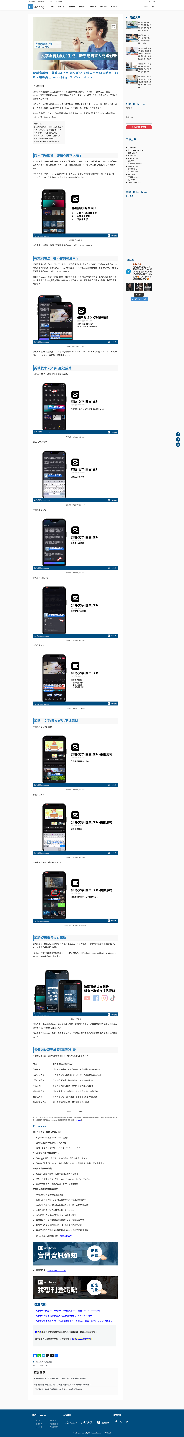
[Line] (178, 444)
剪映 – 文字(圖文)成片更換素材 (48, 136)
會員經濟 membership (135, 164)
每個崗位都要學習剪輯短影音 (47, 142)
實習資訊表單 (66, 1236)
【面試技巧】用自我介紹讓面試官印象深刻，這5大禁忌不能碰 (58, 1389)
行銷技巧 (82, 6)
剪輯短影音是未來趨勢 (45, 139)
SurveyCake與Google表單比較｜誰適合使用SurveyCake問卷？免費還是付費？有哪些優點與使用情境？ (144, 53)
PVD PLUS (107, 1433)
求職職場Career (133, 166)
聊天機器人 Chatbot (134, 180)
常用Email (130, 117)
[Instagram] (154, 1)
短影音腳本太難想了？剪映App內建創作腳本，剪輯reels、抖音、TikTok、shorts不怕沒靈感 (74, 1321)
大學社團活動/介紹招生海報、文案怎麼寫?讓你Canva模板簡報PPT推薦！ (62, 1385)
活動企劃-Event (133, 169)
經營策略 (72, 6)
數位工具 (93, 6)
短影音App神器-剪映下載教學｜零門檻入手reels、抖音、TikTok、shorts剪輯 (68, 1311)
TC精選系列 (132, 147)
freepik (78, 1120)
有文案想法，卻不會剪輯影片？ (48, 130)
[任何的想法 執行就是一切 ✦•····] (148, 287)
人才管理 (114, 6)
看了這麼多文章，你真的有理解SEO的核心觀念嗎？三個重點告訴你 (60, 1378)
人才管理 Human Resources (136, 150)
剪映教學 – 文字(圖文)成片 (46, 133)
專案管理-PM (132, 155)
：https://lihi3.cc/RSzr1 (56, 1270)
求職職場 (103, 6)
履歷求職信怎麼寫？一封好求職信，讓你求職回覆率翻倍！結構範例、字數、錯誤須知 (144, 82)
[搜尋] (153, 6)
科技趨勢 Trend (133, 172)
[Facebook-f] (150, 1)
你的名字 (129, 108)
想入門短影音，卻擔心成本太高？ (49, 127)
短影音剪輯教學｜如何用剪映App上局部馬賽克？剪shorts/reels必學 (64, 1316)
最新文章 (61, 6)
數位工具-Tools (40, 1362)
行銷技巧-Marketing (134, 182)
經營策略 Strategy (133, 177)
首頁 (52, 6)
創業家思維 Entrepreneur (136, 153)
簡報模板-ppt (132, 174)
